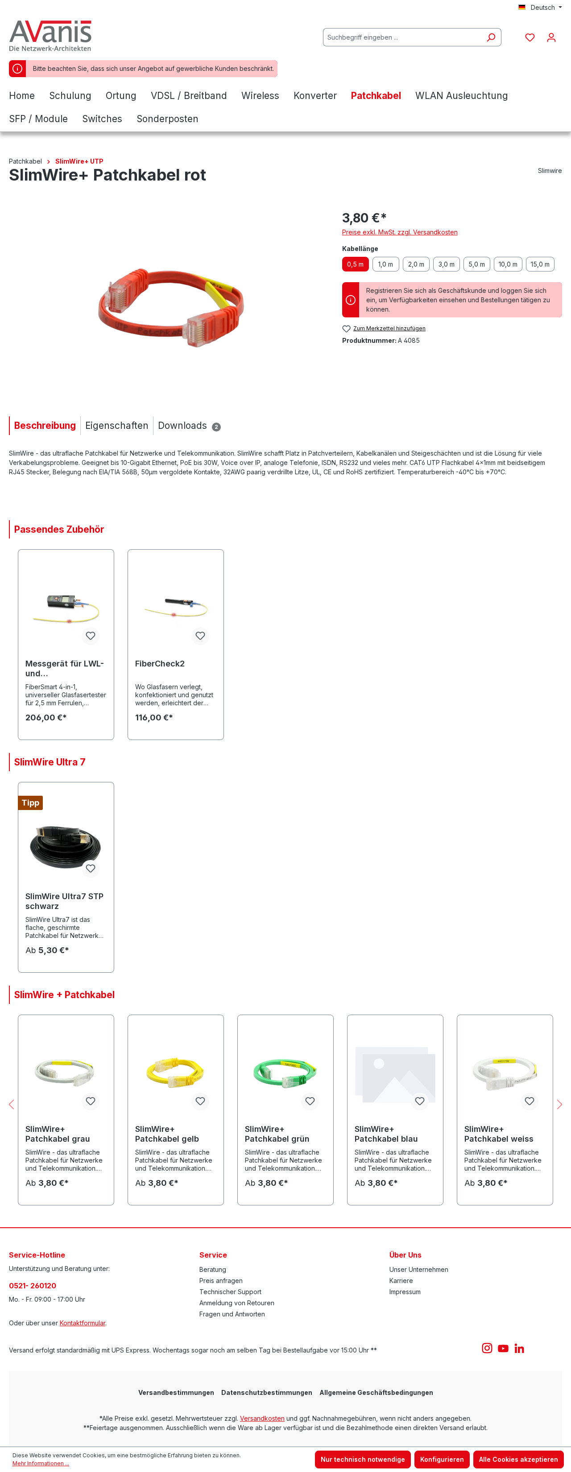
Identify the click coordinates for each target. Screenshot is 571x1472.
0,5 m (355, 264)
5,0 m (476, 264)
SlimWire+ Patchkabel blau (386, 1133)
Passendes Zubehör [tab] (59, 529)
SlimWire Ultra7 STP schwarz (64, 901)
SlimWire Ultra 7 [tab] (50, 762)
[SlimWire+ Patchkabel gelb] (175, 1073)
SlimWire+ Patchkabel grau (57, 1133)
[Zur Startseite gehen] (53, 35)
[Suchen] (490, 37)
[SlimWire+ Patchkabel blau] (395, 1073)
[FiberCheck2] (175, 607)
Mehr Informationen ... (40, 1463)
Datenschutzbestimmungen (266, 1392)
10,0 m (508, 264)
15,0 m (540, 264)
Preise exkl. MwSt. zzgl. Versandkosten (400, 232)
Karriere (401, 1280)
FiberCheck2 (160, 663)
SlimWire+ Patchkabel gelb (167, 1133)
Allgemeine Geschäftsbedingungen (376, 1392)
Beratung (212, 1269)
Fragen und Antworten (232, 1314)
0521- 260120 (32, 1285)
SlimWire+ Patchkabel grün (277, 1133)
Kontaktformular (82, 1323)
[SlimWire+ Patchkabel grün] (285, 1073)
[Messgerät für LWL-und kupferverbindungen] (66, 607)
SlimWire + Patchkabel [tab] (64, 994)
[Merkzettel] (530, 37)
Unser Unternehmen (418, 1269)
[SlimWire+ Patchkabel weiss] (505, 1073)
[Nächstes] (560, 1104)
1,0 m (385, 264)
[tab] (44, 425)
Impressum (405, 1291)
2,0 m (416, 264)
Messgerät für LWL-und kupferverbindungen (66, 668)
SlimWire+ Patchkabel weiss (499, 1133)
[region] (166, 304)
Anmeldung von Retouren (236, 1303)
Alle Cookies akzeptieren (518, 1459)
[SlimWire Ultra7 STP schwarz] (66, 840)
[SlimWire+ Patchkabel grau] (66, 1073)
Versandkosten (262, 1418)
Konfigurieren (442, 1459)
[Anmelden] (551, 37)
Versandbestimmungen (176, 1392)
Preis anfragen (221, 1280)
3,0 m (447, 264)
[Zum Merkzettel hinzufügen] (90, 636)
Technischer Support (230, 1291)
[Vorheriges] (11, 1104)
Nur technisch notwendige (363, 1459)
